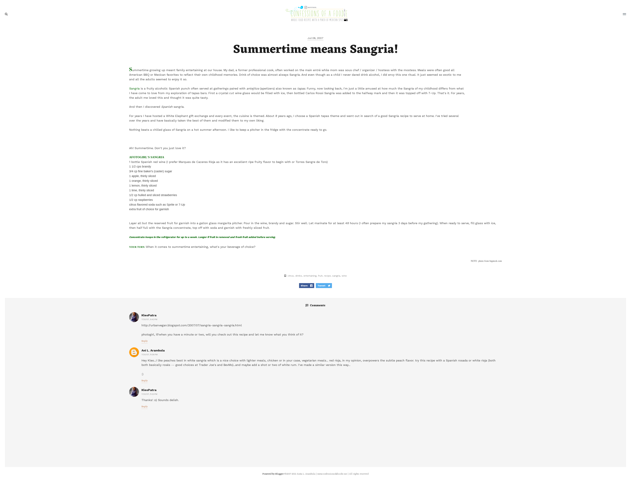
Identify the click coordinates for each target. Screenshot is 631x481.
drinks (298, 275)
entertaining (310, 275)
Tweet (321, 285)
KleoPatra (148, 315)
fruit (320, 275)
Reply (144, 341)
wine (344, 275)
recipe (327, 275)
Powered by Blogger (273, 474)
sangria (336, 275)
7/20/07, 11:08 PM (149, 354)
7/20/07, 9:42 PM (149, 319)
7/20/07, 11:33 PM (149, 394)
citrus (291, 275)
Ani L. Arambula (153, 350)
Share (304, 285)
